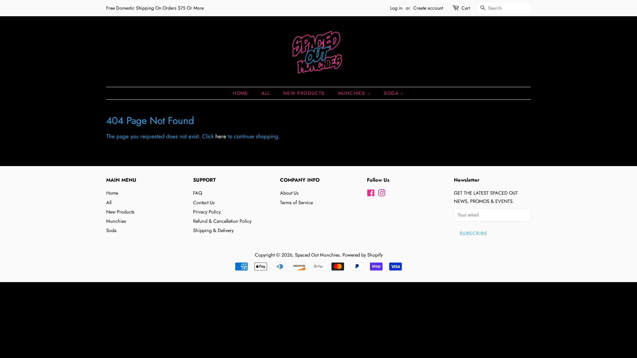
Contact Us (204, 202)
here (220, 136)
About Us (289, 193)
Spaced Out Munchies (317, 255)
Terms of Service (296, 202)
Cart (465, 8)
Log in (396, 8)
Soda (392, 93)
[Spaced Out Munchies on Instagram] (381, 194)
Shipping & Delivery (213, 230)
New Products (304, 93)
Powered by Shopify (362, 255)
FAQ (197, 193)
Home (240, 93)
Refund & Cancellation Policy (222, 221)
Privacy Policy (207, 212)
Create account (428, 8)
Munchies (352, 93)
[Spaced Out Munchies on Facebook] (371, 194)
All (265, 93)
